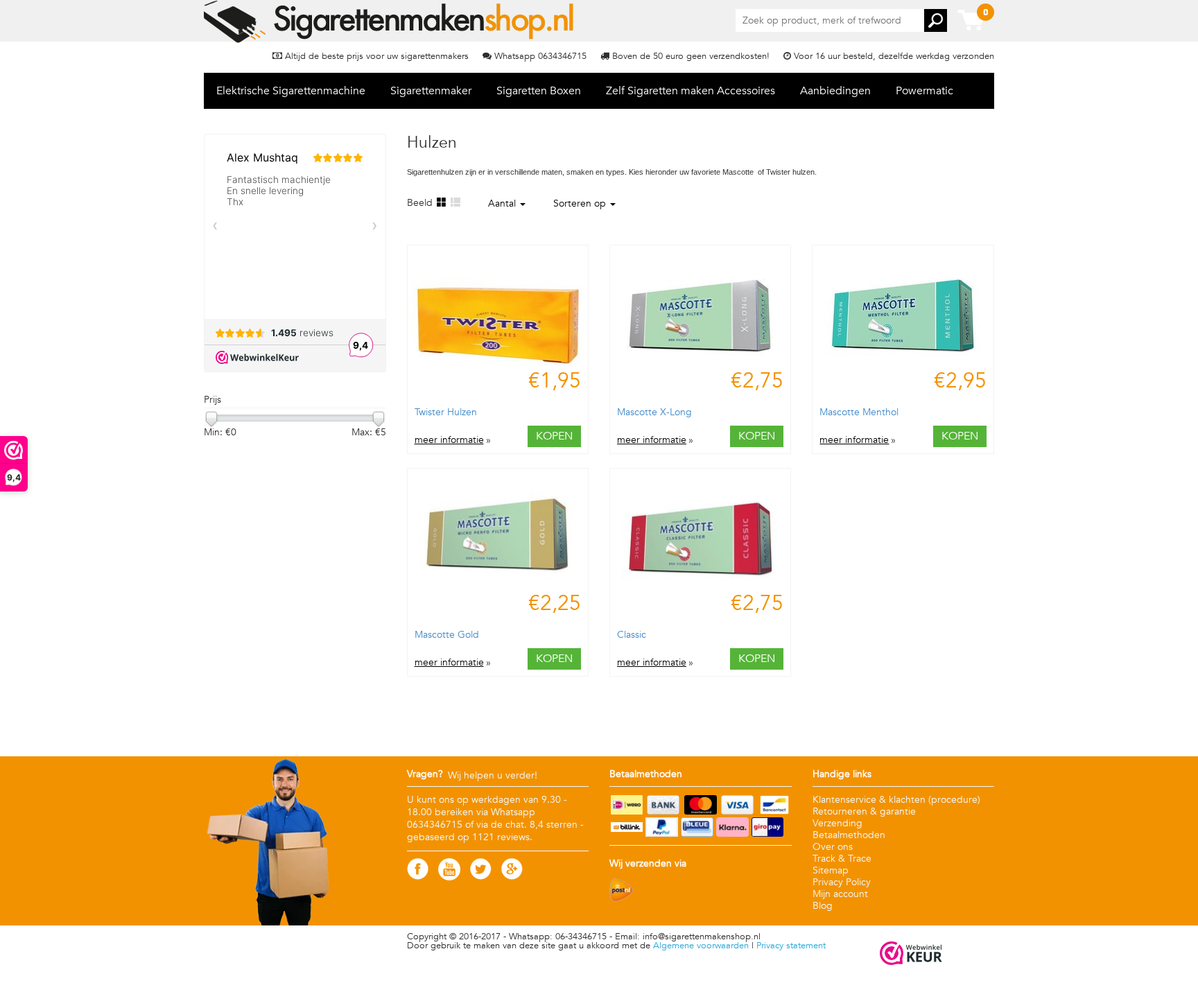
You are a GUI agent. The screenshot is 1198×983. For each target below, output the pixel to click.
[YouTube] (449, 877)
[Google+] (512, 876)
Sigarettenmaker (430, 90)
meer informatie (449, 440)
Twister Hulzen (446, 412)
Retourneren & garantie (864, 811)
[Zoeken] (935, 20)
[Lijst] (454, 202)
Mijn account (840, 894)
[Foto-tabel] (440, 202)
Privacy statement (791, 945)
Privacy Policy (842, 882)
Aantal (503, 203)
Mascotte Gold (447, 634)
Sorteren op (581, 203)
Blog (823, 905)
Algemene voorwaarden (701, 945)
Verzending (837, 823)
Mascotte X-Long (654, 412)
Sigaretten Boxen (538, 90)
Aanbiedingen (835, 90)
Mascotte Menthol (859, 412)
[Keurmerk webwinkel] (911, 954)
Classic (631, 634)
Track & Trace (842, 858)
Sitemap (831, 870)
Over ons (833, 846)
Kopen (554, 436)
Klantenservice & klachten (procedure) (896, 799)
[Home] (390, 21)
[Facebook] (417, 876)
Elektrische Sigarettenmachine (290, 90)
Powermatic (924, 90)
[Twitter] (481, 876)
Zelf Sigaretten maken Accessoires (690, 90)
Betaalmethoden (849, 835)
